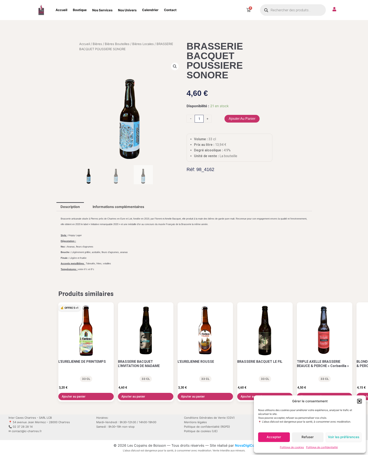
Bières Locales (143, 44)
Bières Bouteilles (117, 44)
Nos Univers (127, 10)
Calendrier (150, 10)
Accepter (274, 437)
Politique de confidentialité (322, 447)
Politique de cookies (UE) (201, 431)
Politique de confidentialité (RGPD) (207, 426)
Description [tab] (70, 207)
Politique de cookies (292, 447)
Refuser (308, 437)
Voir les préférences (343, 437)
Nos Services (102, 10)
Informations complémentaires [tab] (118, 207)
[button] (359, 401)
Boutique (80, 10)
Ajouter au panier (242, 118)
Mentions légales (195, 422)
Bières (97, 44)
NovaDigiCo (244, 445)
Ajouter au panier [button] (74, 396)
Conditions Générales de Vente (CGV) (209, 417)
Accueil (61, 10)
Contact (170, 10)
